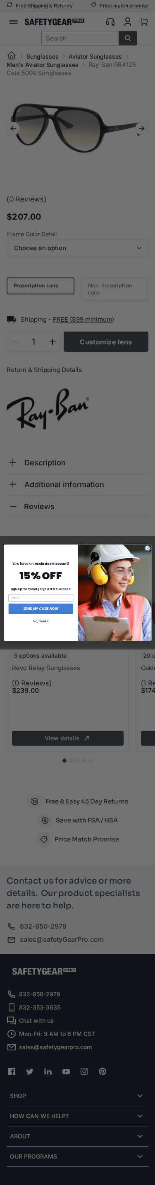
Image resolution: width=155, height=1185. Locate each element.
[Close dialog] (147, 548)
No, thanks (40, 621)
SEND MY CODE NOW (40, 608)
